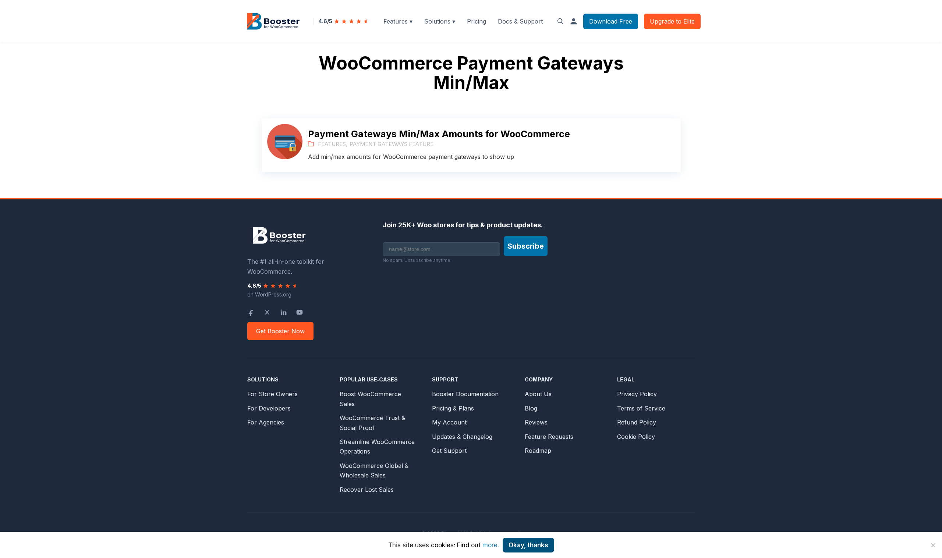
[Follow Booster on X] (267, 312)
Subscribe (525, 246)
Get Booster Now (280, 331)
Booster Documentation (465, 394)
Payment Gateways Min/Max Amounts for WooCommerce (439, 133)
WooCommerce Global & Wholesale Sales (374, 470)
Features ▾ (397, 21)
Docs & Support (520, 21)
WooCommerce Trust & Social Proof (372, 422)
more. (490, 545)
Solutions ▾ (439, 21)
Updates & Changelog (462, 436)
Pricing (476, 21)
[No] (932, 545)
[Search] (560, 21)
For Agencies (265, 422)
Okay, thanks (528, 545)
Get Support (449, 450)
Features (332, 144)
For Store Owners (272, 394)
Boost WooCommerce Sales (370, 398)
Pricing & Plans (453, 408)
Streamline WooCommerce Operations (377, 446)
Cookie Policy (636, 436)
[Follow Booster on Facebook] (251, 312)
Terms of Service (641, 408)
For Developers (269, 408)
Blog (531, 408)
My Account (449, 422)
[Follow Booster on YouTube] (299, 312)
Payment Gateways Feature (391, 144)
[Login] (573, 21)
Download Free (610, 21)
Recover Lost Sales (367, 489)
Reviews (536, 422)
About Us (538, 394)
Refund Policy (636, 422)
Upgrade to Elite (672, 21)
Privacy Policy (637, 394)
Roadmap (538, 450)
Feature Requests (549, 436)
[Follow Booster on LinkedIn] (283, 312)
